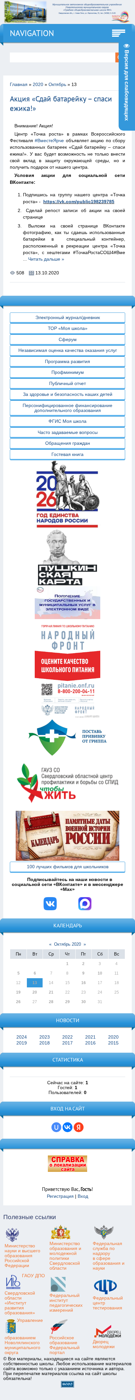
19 (18, 992)
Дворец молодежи (104, 1344)
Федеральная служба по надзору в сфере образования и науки (109, 1256)
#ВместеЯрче (49, 140)
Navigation (32, 33)
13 (34, 982)
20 (34, 992)
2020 (38, 84)
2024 (21, 1037)
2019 (21, 1043)
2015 (113, 1043)
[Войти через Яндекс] (79, 1127)
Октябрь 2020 (67, 944)
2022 (67, 1037)
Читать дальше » (46, 259)
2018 (44, 1043)
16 (83, 982)
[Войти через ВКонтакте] (67, 1127)
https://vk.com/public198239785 (78, 201)
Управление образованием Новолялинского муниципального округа (24, 1336)
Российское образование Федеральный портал (64, 1345)
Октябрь (57, 84)
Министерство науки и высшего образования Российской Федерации (22, 1255)
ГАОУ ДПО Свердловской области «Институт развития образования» (25, 1294)
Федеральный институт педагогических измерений (66, 1303)
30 (83, 1002)
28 (51, 1002)
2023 (44, 1037)
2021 (90, 1037)
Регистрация (60, 1196)
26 (18, 1002)
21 (51, 992)
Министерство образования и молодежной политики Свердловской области (65, 1256)
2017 (67, 1043)
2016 (90, 1043)
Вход (83, 1196)
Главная (19, 84)
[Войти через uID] (56, 1127)
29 (67, 1002)
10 (100, 973)
